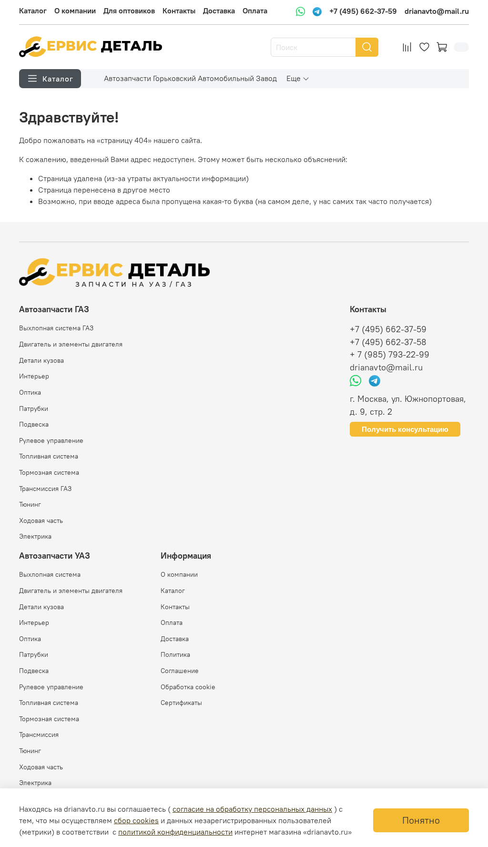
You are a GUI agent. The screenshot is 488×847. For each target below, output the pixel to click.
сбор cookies (136, 820)
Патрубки (33, 408)
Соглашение (180, 670)
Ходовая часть (41, 520)
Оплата (255, 10)
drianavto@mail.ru (437, 11)
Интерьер (34, 376)
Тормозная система (49, 472)
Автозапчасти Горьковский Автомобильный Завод (190, 78)
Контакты (179, 10)
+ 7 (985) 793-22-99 (389, 354)
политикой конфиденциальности (175, 832)
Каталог (33, 10)
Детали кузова (41, 360)
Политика (175, 654)
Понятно (421, 820)
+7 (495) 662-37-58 (388, 342)
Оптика (30, 392)
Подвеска (34, 424)
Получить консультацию (405, 429)
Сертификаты (181, 702)
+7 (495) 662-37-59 (363, 11)
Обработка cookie (188, 687)
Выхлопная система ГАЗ (56, 328)
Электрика (35, 536)
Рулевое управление (51, 440)
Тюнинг (30, 504)
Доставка (219, 10)
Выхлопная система (50, 574)
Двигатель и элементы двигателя (70, 344)
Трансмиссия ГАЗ (45, 488)
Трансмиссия (39, 734)
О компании (75, 10)
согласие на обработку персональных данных (252, 809)
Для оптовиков (129, 10)
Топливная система (48, 456)
